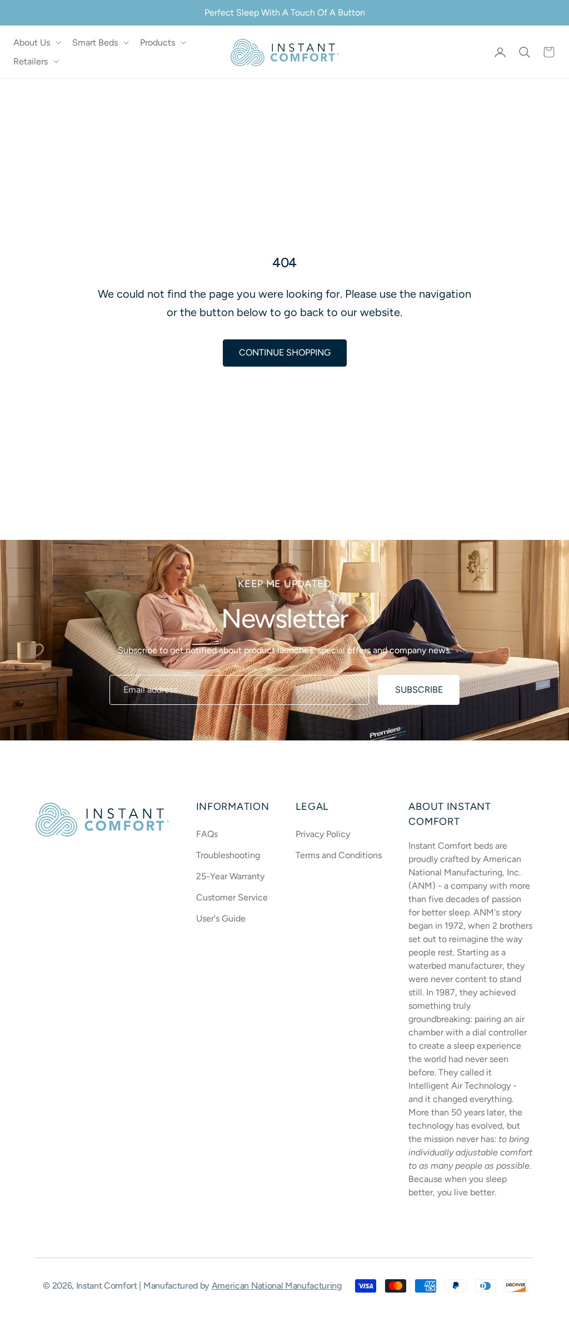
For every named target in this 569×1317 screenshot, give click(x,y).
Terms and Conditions (339, 855)
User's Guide (221, 918)
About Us (31, 42)
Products (157, 42)
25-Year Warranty (230, 876)
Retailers (30, 61)
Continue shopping (285, 352)
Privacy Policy (323, 834)
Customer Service (232, 897)
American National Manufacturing (277, 1285)
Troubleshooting (228, 855)
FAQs (207, 834)
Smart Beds (95, 42)
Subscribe (419, 689)
